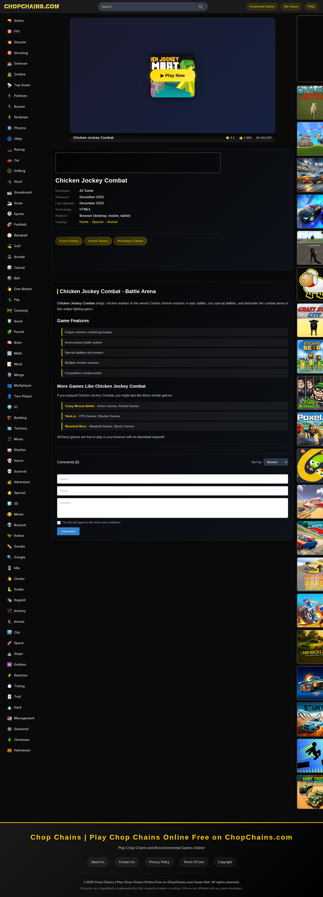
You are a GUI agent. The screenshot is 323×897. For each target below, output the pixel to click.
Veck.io (70, 416)
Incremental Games (262, 6)
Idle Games (291, 6)
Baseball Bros (75, 426)
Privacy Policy (159, 862)
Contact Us (127, 862)
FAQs (311, 6)
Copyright (225, 862)
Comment (68, 531)
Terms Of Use (194, 862)
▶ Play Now (173, 75)
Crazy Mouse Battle (79, 406)
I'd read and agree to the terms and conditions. (92, 522)
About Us (98, 862)
